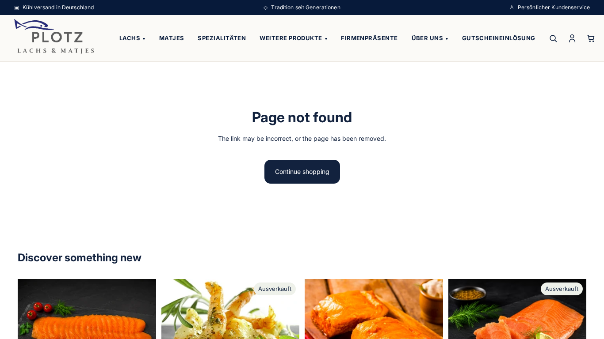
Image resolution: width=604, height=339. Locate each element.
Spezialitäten (222, 37)
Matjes (171, 37)
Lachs (132, 37)
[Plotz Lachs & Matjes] (54, 36)
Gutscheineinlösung (498, 37)
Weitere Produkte (293, 37)
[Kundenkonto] (572, 38)
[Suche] (553, 38)
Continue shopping (302, 171)
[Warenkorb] (591, 38)
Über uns (430, 37)
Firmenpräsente (369, 37)
